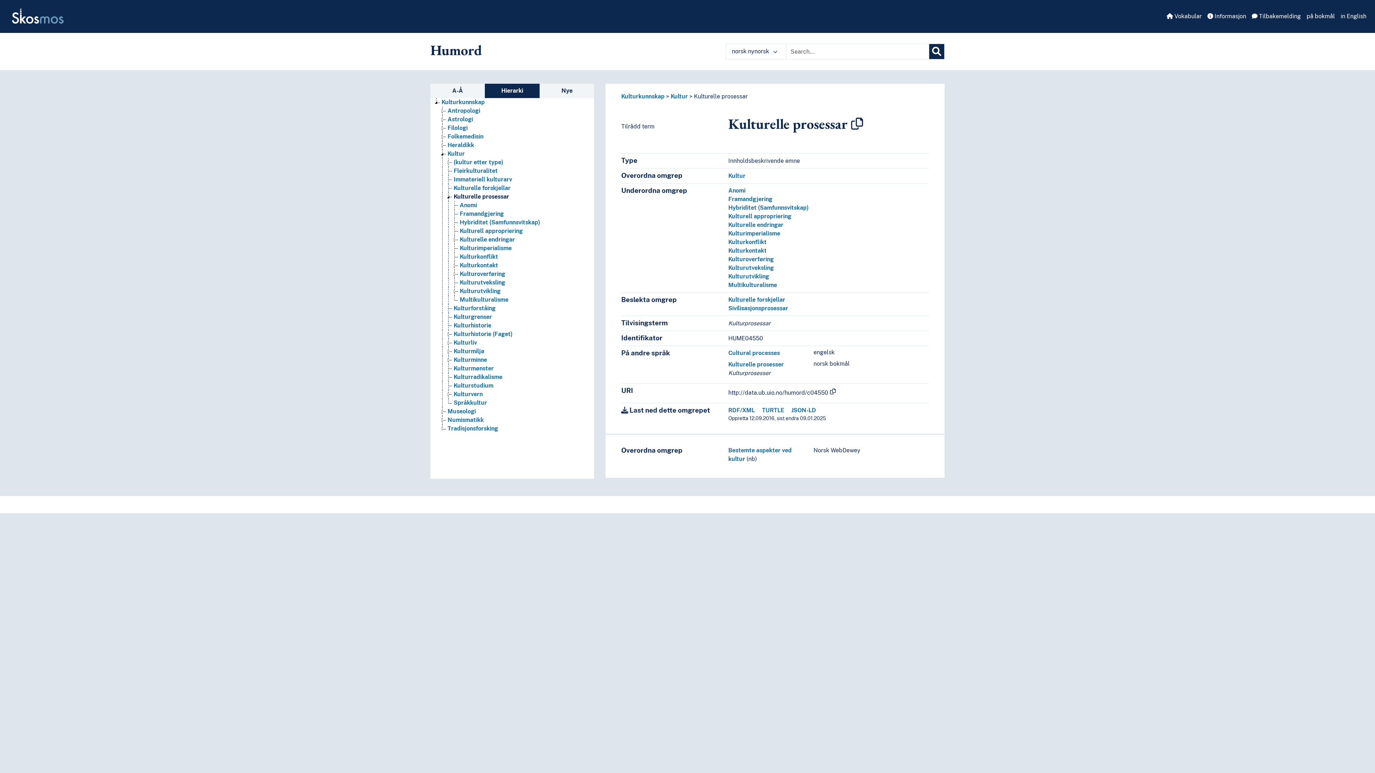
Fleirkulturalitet (476, 170)
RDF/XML (741, 410)
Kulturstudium (473, 385)
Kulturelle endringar (487, 239)
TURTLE (773, 410)
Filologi (458, 128)
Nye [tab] (567, 90)
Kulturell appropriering (491, 231)
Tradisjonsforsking (473, 428)
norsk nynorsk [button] (751, 51)
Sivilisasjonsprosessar (758, 308)
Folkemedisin (465, 136)
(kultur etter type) (478, 162)
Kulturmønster (474, 368)
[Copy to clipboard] (857, 123)
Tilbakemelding (1279, 16)
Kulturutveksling (482, 282)
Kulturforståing (475, 308)
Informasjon (1229, 16)
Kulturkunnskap (463, 102)
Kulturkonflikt (479, 256)
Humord (456, 50)
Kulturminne (470, 359)
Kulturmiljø (469, 351)
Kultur (456, 153)
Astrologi (460, 119)
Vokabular (1187, 16)
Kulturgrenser (473, 316)
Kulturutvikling (480, 291)
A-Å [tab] (457, 90)
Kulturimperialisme (486, 248)
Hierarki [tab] (512, 90)
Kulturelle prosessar (481, 196)
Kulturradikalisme (478, 377)
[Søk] (937, 51)
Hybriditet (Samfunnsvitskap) (500, 222)
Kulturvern (468, 394)
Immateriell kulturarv (483, 179)
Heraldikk (461, 145)
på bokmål (1321, 16)
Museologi (462, 411)
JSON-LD (803, 410)
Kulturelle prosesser (756, 364)
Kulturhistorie (472, 325)
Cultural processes (754, 353)
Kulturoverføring (482, 274)
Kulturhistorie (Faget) (483, 334)
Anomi (468, 205)
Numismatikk (466, 420)
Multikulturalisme (484, 299)
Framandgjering (482, 213)
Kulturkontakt (479, 265)
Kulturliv (465, 342)
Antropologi (464, 110)
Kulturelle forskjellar (482, 188)
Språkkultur (470, 402)
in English (1353, 16)
